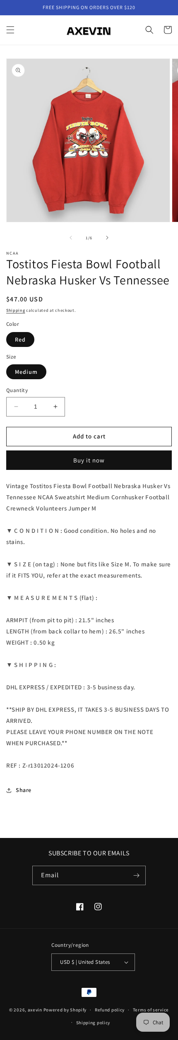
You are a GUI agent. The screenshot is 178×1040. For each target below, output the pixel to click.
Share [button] (23, 790)
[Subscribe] (136, 875)
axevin (35, 1010)
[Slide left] (71, 238)
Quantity (17, 390)
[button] (10, 30)
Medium (26, 372)
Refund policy (110, 1010)
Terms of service (151, 1010)
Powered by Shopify (65, 1010)
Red (20, 339)
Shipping (15, 310)
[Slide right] (107, 238)
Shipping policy (93, 1023)
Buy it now (89, 460)
